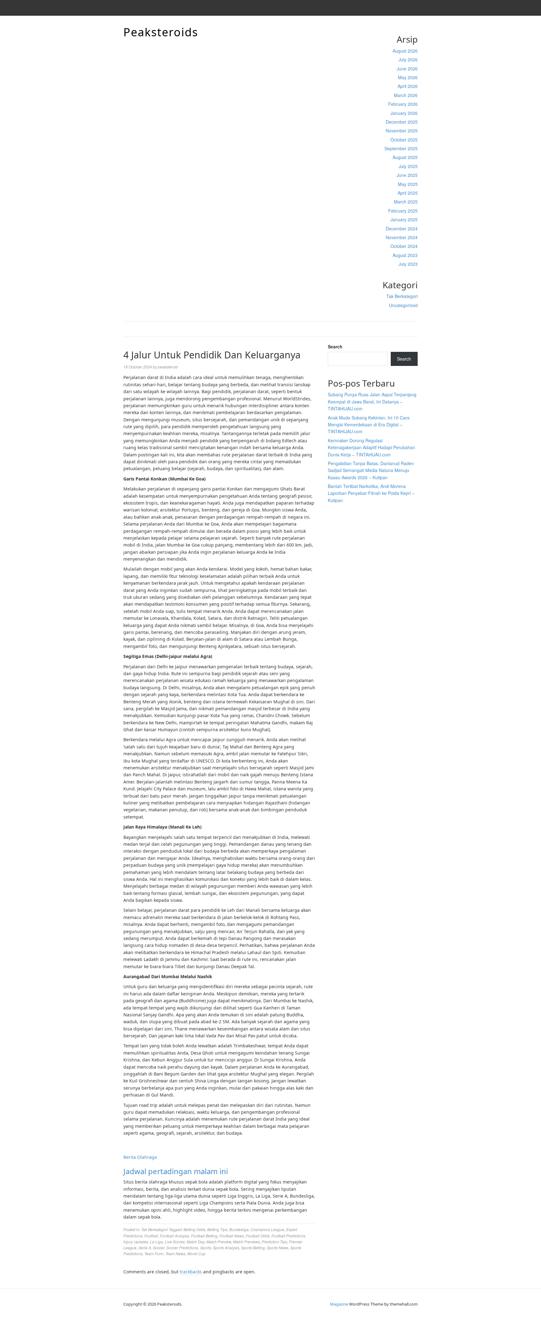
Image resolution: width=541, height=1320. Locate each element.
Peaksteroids (160, 32)
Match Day (195, 1241)
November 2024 (402, 237)
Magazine (339, 1304)
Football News (231, 1235)
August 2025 (405, 157)
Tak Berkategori (402, 296)
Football (151, 1235)
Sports (205, 1247)
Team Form (153, 1253)
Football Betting (204, 1235)
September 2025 (401, 148)
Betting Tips (217, 1229)
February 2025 (403, 211)
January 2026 (404, 113)
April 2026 (408, 86)
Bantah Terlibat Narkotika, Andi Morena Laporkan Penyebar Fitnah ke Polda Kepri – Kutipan (371, 493)
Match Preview (218, 1241)
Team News (175, 1253)
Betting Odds (194, 1229)
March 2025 (406, 201)
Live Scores (175, 1241)
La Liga (156, 1241)
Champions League (267, 1229)
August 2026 (405, 51)
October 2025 (404, 139)
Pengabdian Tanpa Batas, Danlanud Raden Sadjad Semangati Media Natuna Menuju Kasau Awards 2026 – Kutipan (371, 470)
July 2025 (408, 166)
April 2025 (408, 193)
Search (335, 346)
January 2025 (404, 219)
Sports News (277, 1247)
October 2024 (404, 246)
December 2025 (402, 122)
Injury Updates (135, 1241)
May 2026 (408, 77)
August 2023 (405, 255)
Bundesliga (239, 1229)
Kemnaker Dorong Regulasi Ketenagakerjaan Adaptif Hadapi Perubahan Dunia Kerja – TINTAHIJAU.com (371, 447)
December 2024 (402, 228)
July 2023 (408, 264)
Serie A (144, 1247)
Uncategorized (403, 305)
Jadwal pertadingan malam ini (175, 1171)
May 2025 (408, 184)
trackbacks (191, 1272)
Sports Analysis (226, 1247)
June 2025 (407, 175)
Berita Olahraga (140, 1157)
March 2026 (406, 95)
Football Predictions (288, 1235)
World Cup (196, 1253)
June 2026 (407, 68)
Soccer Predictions (182, 1247)
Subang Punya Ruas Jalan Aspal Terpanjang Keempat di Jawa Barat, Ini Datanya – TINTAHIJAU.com (372, 401)
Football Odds (258, 1235)
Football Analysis (174, 1235)
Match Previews (246, 1241)
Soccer (158, 1247)
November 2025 (402, 130)
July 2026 (408, 59)
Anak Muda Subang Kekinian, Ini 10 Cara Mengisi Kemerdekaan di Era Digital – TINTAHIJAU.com (369, 424)
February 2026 (403, 104)
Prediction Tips (274, 1241)
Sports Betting (253, 1247)
